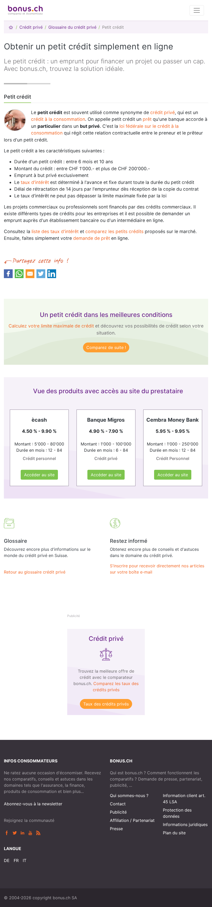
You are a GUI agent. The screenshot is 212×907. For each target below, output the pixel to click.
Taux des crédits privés (106, 704)
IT (24, 860)
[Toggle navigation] (197, 10)
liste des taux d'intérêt (55, 231)
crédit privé (162, 112)
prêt (147, 119)
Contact (118, 803)
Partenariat (144, 820)
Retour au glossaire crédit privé (34, 572)
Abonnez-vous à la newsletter (33, 803)
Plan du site (174, 832)
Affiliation (119, 820)
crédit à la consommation (58, 119)
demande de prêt (91, 238)
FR (16, 860)
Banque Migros (106, 420)
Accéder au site (39, 474)
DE (7, 860)
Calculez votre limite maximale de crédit (51, 326)
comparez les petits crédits (114, 231)
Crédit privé (31, 27)
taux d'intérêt (34, 182)
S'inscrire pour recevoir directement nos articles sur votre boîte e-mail (157, 569)
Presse (116, 828)
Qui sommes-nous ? (129, 795)
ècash (39, 420)
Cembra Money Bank (172, 420)
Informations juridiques (185, 824)
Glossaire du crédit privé (72, 27)
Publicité (118, 812)
